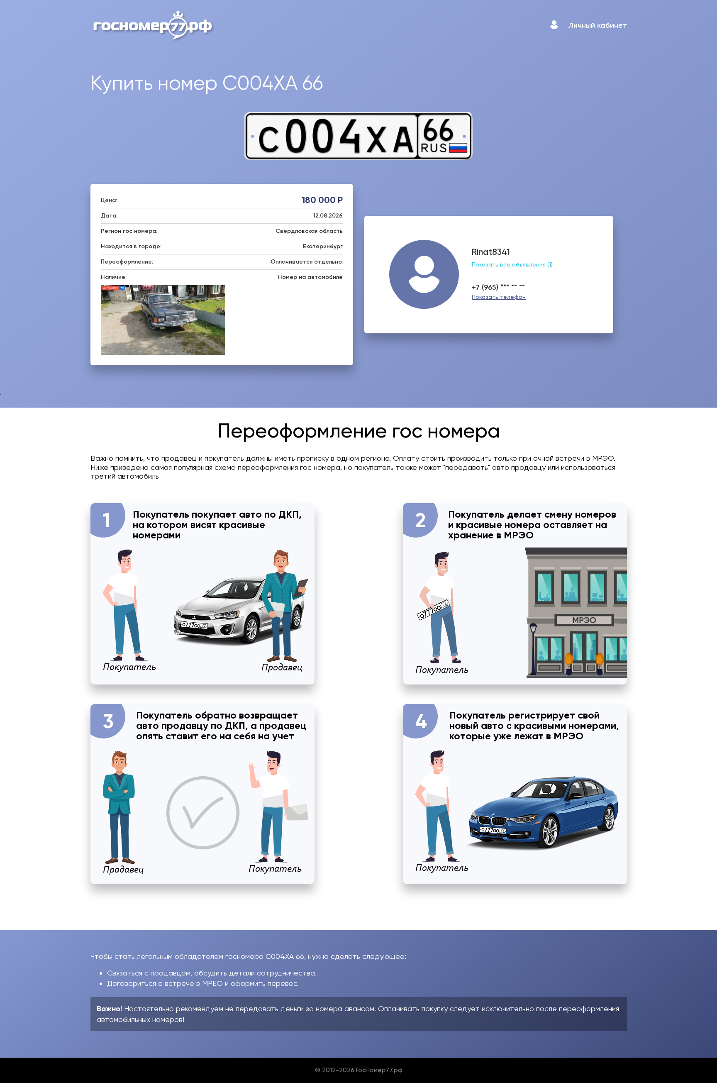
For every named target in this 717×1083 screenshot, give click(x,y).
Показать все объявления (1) (512, 264)
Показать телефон (499, 296)
